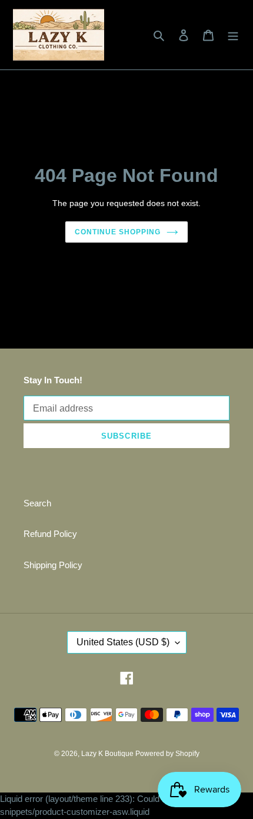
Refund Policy (50, 534)
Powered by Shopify (167, 754)
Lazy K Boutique (108, 754)
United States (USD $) (122, 642)
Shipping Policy (53, 565)
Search (37, 503)
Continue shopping (118, 232)
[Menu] (233, 35)
